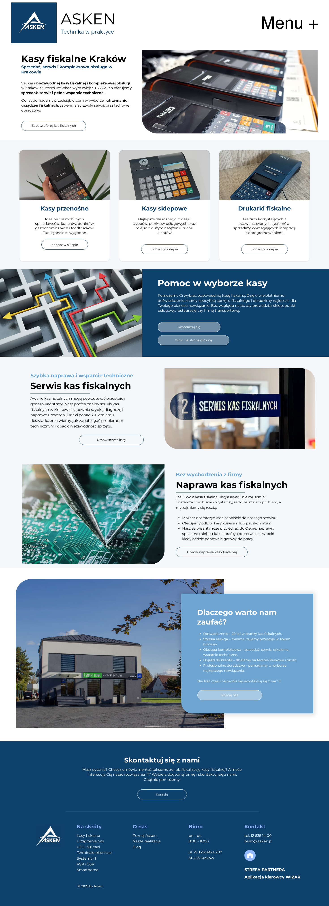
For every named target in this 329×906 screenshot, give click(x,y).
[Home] (250, 855)
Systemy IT (86, 858)
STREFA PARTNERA (264, 869)
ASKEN (88, 18)
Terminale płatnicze (94, 852)
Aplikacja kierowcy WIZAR (272, 877)
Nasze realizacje (147, 841)
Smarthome (87, 870)
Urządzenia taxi (90, 841)
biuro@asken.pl (258, 841)
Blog (137, 847)
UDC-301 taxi (88, 847)
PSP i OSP (85, 864)
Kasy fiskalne (88, 835)
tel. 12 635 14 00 (258, 835)
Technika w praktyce (87, 31)
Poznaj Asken (145, 835)
